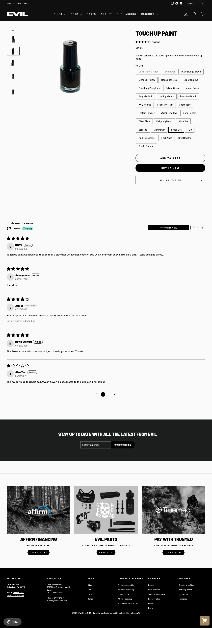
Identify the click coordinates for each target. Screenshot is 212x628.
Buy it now (170, 168)
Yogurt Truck (192, 88)
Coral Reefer (189, 113)
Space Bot (176, 129)
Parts (90, 594)
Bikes (90, 585)
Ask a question (170, 180)
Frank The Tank (165, 104)
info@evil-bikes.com (15, 595)
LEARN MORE (38, 552)
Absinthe (183, 121)
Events (151, 585)
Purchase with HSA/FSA (128, 603)
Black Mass (166, 138)
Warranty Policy (185, 589)
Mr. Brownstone (147, 138)
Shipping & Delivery (126, 589)
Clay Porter (159, 129)
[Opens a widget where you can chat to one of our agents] (12, 622)
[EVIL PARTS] (106, 510)
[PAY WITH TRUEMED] (173, 510)
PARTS (91, 14)
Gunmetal (170, 71)
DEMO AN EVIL (23, 3)
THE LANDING (126, 14)
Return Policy (123, 594)
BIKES (58, 14)
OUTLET (106, 14)
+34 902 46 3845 (60, 598)
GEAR (75, 14)
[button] (142, 42)
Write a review (168, 227)
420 (190, 129)
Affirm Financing (125, 599)
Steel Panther (185, 138)
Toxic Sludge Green (191, 71)
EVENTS (10, 3)
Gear (89, 589)
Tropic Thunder (146, 146)
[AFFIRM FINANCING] (38, 510)
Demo (150, 608)
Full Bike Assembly (126, 585)
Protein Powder (147, 113)
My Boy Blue (145, 104)
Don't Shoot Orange (149, 71)
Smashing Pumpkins (149, 88)
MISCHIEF (148, 14)
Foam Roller (185, 104)
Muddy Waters (166, 96)
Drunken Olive (191, 79)
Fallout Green (173, 88)
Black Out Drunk (188, 96)
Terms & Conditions (156, 594)
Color (139, 66)
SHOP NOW (106, 552)
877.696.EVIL (18, 592)
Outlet (90, 599)
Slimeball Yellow (147, 79)
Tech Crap (183, 599)
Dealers (151, 603)
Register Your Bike (186, 585)
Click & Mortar (154, 589)
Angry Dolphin (146, 96)
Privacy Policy (154, 599)
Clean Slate (144, 121)
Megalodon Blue (169, 79)
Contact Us (183, 594)
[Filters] (193, 227)
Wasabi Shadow (169, 113)
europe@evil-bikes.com (57, 600)
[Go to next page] (115, 394)
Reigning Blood (164, 121)
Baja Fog (143, 129)
